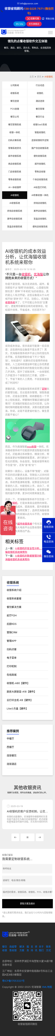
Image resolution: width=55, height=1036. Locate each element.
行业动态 (40, 85)
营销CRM (12, 632)
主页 (31, 76)
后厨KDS (11, 623)
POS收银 (14, 108)
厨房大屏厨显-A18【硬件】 (21, 691)
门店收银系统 (14, 171)
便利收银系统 (40, 156)
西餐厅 (10, 747)
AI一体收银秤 (14, 187)
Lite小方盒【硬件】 (17, 708)
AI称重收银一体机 (39, 195)
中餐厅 (10, 738)
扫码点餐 (11, 649)
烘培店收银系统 (14, 210)
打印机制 (11, 666)
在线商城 (11, 674)
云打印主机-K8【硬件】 (20, 700)
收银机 (40, 93)
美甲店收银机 (40, 210)
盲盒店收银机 (40, 218)
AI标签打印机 (40, 187)
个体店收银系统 (40, 179)
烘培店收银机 (40, 203)
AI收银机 (48, 76)
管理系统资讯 (14, 148)
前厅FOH (12, 615)
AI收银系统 (14, 203)
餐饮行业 (40, 116)
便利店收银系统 (40, 226)
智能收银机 (40, 132)
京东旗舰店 (34, 23)
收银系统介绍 (14, 590)
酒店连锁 (40, 101)
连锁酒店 (11, 763)
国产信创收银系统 (40, 148)
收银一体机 (14, 132)
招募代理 (34, 18)
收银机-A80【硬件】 (18, 683)
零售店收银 (40, 171)
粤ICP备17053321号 (13, 980)
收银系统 (14, 93)
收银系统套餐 (14, 598)
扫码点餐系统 (14, 140)
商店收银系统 (14, 163)
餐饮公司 (14, 116)
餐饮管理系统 (14, 124)
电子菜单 (11, 657)
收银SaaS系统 (40, 124)
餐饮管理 (40, 108)
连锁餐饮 (11, 755)
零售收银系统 (14, 179)
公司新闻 (14, 85)
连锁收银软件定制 (40, 140)
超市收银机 (40, 163)
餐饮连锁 (14, 101)
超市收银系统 (14, 156)
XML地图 (47, 986)
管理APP (11, 640)
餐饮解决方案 (14, 606)
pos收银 (31, 446)
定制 (44, 388)
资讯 (39, 76)
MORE (27, 837)
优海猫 (38, 274)
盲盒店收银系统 (14, 226)
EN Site (19, 24)
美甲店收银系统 (14, 218)
